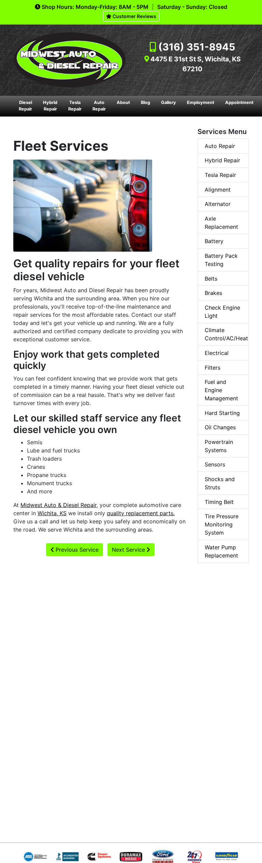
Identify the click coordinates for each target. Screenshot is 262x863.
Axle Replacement (221, 222)
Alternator (218, 203)
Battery (214, 241)
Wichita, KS (52, 513)
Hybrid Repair (50, 105)
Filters (212, 367)
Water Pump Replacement (221, 551)
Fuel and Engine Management (221, 390)
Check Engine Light (222, 311)
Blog (145, 102)
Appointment (239, 102)
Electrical (217, 352)
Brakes (213, 292)
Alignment (218, 189)
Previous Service (76, 549)
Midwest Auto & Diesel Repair (58, 505)
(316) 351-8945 (196, 47)
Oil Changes (220, 427)
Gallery (168, 102)
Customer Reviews (134, 16)
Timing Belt (219, 502)
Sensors (215, 464)
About (123, 102)
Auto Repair (99, 105)
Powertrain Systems (219, 445)
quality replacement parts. (141, 513)
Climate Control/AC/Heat (226, 334)
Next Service (129, 549)
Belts (211, 278)
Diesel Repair (25, 105)
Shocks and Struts (220, 483)
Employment (200, 102)
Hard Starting (222, 413)
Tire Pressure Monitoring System (221, 524)
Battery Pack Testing (221, 259)
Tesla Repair (75, 105)
